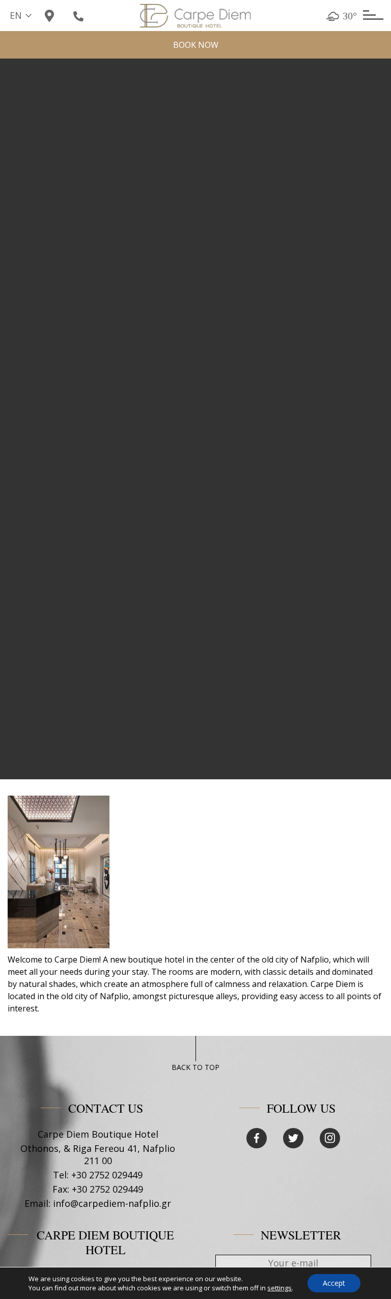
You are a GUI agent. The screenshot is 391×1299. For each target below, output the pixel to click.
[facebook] (256, 1138)
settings (279, 1287)
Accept (334, 1283)
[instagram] (330, 1138)
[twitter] (293, 1138)
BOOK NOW (195, 44)
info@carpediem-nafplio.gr (112, 1203)
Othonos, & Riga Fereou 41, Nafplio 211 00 (97, 1154)
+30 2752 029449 (107, 1175)
